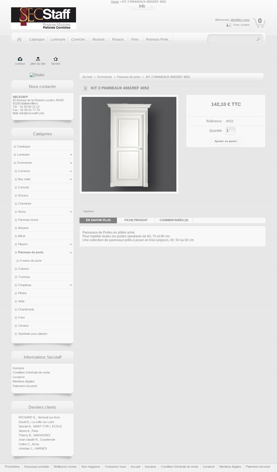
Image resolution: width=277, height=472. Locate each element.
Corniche (24, 171)
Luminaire (58, 39)
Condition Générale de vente (31, 372)
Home (115, 1)
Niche (22, 211)
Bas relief (24, 179)
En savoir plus (98, 220)
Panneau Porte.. (158, 39)
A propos (18, 368)
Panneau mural (28, 219)
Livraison (19, 377)
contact (20, 63)
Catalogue (37, 39)
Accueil (87, 76)
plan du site (38, 63)
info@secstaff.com (31, 113)
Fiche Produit (136, 220)
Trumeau (24, 276)
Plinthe (22, 293)
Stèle (21, 301)
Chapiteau (24, 285)
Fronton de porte (31, 260)
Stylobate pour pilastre (32, 333)
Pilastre (23, 244)
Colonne (23, 268)
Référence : (214, 121)
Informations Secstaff (42, 357)
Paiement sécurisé (25, 386)
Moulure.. (99, 39)
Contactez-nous (115, 466)
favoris (55, 63)
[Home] (21, 42)
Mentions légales (24, 381)
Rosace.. (118, 39)
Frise (21, 317)
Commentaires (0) (174, 220)
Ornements (24, 162)
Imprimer (88, 211)
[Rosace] (37, 74)
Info (142, 6)
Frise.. (135, 39)
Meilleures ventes (65, 466)
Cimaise (23, 325)
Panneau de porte (30, 252)
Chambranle (26, 309)
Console (23, 187)
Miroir (21, 236)
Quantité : (216, 131)
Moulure (23, 228)
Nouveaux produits (36, 466)
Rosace (23, 195)
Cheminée (24, 203)
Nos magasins (90, 466)
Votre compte (241, 24)
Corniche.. (79, 39)
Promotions (12, 466)
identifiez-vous (240, 19)
